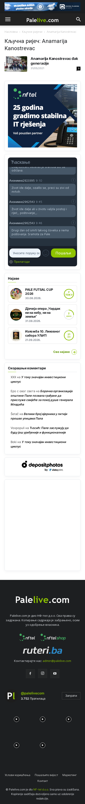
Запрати (71, 695)
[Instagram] (42, 673)
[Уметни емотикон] (46, 253)
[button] (7, 19)
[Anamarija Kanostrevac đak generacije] (16, 64)
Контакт (42, 781)
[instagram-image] (16, 718)
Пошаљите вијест (46, 775)
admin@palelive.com (57, 661)
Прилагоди (22, 261)
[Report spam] (73, 180)
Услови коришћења (17, 775)
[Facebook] (30, 673)
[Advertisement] (42, 525)
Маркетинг (69, 775)
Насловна (11, 32)
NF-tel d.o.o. (41, 789)
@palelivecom (32, 693)
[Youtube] (54, 673)
